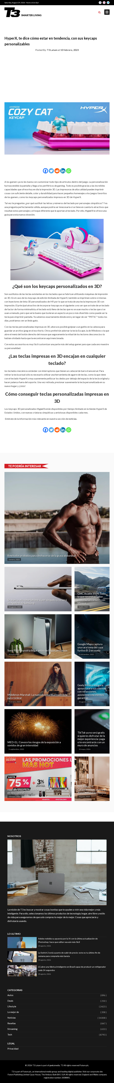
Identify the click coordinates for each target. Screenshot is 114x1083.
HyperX (89, 210)
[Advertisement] (57, 76)
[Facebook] (45, 170)
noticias (73, 418)
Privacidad (12, 1048)
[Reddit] (57, 170)
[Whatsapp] (68, 170)
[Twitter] (51, 170)
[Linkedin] (62, 170)
